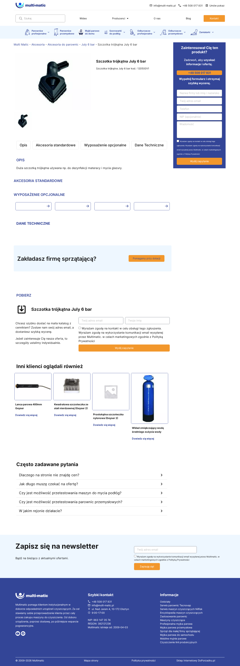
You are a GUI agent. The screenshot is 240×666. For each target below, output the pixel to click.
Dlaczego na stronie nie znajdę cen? (49, 465)
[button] (91, 465)
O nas (157, 18)
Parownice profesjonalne (39, 32)
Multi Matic (21, 44)
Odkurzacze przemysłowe (175, 32)
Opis (23, 145)
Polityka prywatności (143, 650)
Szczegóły (21, 403)
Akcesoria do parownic (63, 44)
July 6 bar (88, 44)
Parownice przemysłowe (67, 32)
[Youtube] (17, 624)
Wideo (83, 18)
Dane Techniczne (149, 145)
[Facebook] (23, 624)
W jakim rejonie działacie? (40, 501)
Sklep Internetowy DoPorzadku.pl (195, 650)
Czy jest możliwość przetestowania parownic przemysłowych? (70, 492)
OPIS (20, 160)
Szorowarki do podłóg (115, 32)
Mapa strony (91, 650)
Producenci (118, 18)
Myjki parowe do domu (92, 32)
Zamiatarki (205, 32)
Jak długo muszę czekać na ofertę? (48, 474)
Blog (188, 18)
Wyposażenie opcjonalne (105, 145)
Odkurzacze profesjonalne (144, 32)
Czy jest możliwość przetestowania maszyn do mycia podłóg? (70, 483)
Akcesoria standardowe (56, 145)
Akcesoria (38, 44)
